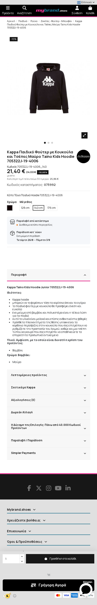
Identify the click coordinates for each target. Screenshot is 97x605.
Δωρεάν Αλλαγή (22, 412)
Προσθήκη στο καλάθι (62, 559)
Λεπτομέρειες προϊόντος (29, 375)
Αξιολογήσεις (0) (23, 400)
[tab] (48, 275)
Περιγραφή (19, 275)
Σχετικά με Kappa (23, 387)
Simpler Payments (23, 453)
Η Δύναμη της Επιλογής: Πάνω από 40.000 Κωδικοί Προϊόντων (46, 426)
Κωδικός (12, 166)
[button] (45, 143)
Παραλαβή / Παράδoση (26, 440)
